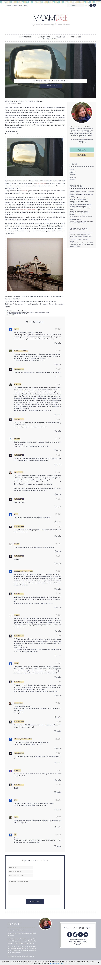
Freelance (76, 37)
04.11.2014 (58, 329)
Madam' (50, 18)
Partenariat (14, 5)
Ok (86, 5)
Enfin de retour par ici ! (75, 193)
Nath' (16, 817)
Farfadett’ (24, 191)
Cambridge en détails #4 (75, 219)
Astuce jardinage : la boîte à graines (78, 222)
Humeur (36, 312)
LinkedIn (20, 5)
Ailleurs (60, 37)
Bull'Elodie (18, 703)
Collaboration (73, 174)
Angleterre (15, 312)
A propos (9, 5)
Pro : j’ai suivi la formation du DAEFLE (84, 243)
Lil (15, 835)
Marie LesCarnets (21, 351)
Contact (25, 5)
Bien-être (20, 312)
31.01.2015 (58, 817)
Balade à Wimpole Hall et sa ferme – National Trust (82, 191)
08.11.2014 (58, 739)
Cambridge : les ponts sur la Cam (78, 206)
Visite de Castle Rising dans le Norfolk (79, 198)
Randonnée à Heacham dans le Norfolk (79, 211)
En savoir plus (54, 964)
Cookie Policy (73, 177)
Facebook (15, 313)
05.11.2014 (58, 472)
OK (62, 964)
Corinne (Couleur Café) (23, 571)
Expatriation (26, 37)
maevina (17, 770)
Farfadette (18, 472)
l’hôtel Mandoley (40, 183)
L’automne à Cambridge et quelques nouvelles (80, 204)
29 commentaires (11, 315)
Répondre (58, 343)
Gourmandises (50, 39)
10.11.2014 (58, 770)
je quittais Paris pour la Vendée (26, 210)
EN (94, 5)
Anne (16, 514)
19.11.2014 (58, 369)
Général (31, 312)
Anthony (17, 384)
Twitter (19, 313)
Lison (16, 663)
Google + (25, 313)
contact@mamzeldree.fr (79, 940)
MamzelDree (19, 369)
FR (91, 5)
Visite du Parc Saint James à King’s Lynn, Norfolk (81, 221)
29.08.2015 (58, 835)
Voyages (47, 312)
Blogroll (71, 172)
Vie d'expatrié (41, 312)
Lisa (15, 800)
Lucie (71, 234)
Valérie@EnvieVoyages (23, 739)
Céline (16, 544)
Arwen (16, 615)
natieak (17, 439)
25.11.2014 (58, 800)
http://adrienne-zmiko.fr (80, 941)
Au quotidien (72, 171)
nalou (16, 329)
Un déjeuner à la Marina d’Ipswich (78, 199)
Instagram (81, 155)
